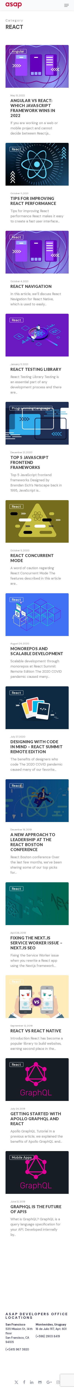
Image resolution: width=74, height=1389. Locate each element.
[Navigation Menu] (66, 5)
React (16, 149)
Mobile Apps (22, 1157)
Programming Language (31, 408)
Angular (18, 51)
